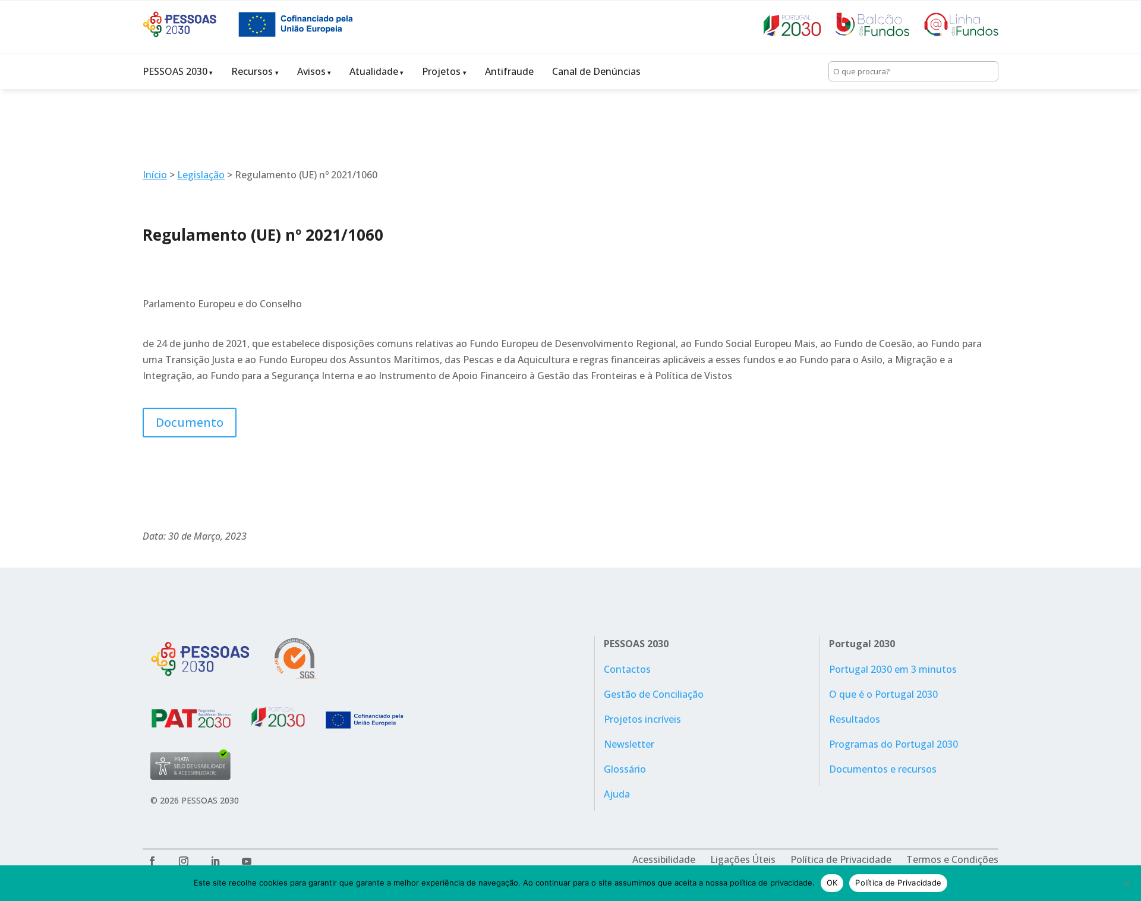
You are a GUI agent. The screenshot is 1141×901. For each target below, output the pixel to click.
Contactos (627, 669)
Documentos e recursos (883, 769)
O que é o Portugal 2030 (883, 694)
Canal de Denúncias (596, 71)
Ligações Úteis (743, 859)
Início (155, 174)
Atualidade (373, 71)
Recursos (252, 71)
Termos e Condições (952, 859)
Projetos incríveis (642, 719)
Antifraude (509, 71)
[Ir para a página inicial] (190, 33)
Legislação (201, 174)
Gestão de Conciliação (654, 694)
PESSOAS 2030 (175, 71)
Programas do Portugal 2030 (893, 744)
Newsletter (629, 744)
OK (832, 882)
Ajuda (617, 794)
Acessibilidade (663, 859)
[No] (1126, 883)
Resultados (854, 719)
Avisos (311, 71)
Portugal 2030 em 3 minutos (893, 669)
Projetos (441, 71)
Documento (189, 422)
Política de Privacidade (840, 859)
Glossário (625, 769)
